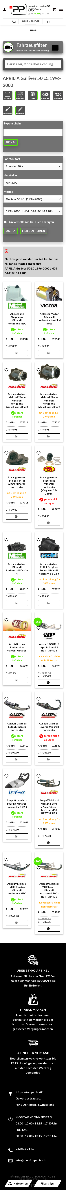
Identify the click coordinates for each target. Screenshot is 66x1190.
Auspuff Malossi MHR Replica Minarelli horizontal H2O (17, 888)
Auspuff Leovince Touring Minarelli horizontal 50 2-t (17, 803)
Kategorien (21, 1183)
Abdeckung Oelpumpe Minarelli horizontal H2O (17, 318)
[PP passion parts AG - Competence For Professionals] (30, 9)
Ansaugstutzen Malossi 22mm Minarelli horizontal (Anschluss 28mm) (49, 400)
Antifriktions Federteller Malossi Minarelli (17, 647)
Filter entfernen (33, 230)
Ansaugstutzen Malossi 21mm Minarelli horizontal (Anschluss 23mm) (17, 400)
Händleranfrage (21, 1176)
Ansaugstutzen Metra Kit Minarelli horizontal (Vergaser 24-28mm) (49, 485)
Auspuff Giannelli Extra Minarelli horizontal (17, 726)
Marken (40, 1176)
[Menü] (61, 9)
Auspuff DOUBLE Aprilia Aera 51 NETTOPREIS (49, 647)
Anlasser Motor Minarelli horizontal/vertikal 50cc (49, 318)
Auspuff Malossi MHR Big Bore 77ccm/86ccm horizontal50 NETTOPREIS (49, 807)
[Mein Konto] (4, 9)
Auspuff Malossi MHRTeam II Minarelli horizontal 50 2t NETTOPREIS (49, 890)
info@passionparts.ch (30, 1160)
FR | (49, 21)
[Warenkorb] (54, 9)
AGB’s (51, 1176)
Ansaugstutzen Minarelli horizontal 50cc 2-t (17, 569)
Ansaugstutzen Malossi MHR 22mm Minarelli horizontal (17, 482)
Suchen (11, 142)
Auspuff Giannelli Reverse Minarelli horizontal (49, 726)
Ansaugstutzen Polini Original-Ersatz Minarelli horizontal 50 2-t (49, 569)
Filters (45, 1183)
